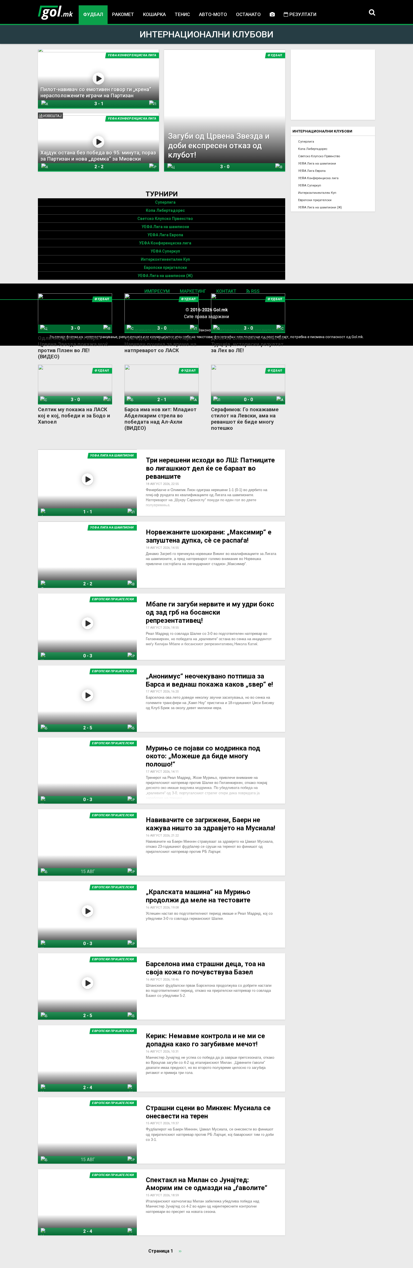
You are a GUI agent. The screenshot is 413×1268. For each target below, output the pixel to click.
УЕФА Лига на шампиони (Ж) (165, 275)
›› (180, 1251)
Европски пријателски (165, 267)
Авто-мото (213, 14)
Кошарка (154, 14)
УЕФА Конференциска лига (165, 243)
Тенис (182, 14)
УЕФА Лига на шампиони (165, 226)
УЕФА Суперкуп (165, 251)
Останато (248, 14)
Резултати (302, 14)
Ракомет (123, 14)
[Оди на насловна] (55, 13)
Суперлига (165, 202)
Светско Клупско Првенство (165, 218)
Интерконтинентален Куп (165, 259)
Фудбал (93, 14)
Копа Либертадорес (165, 210)
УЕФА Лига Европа (165, 235)
